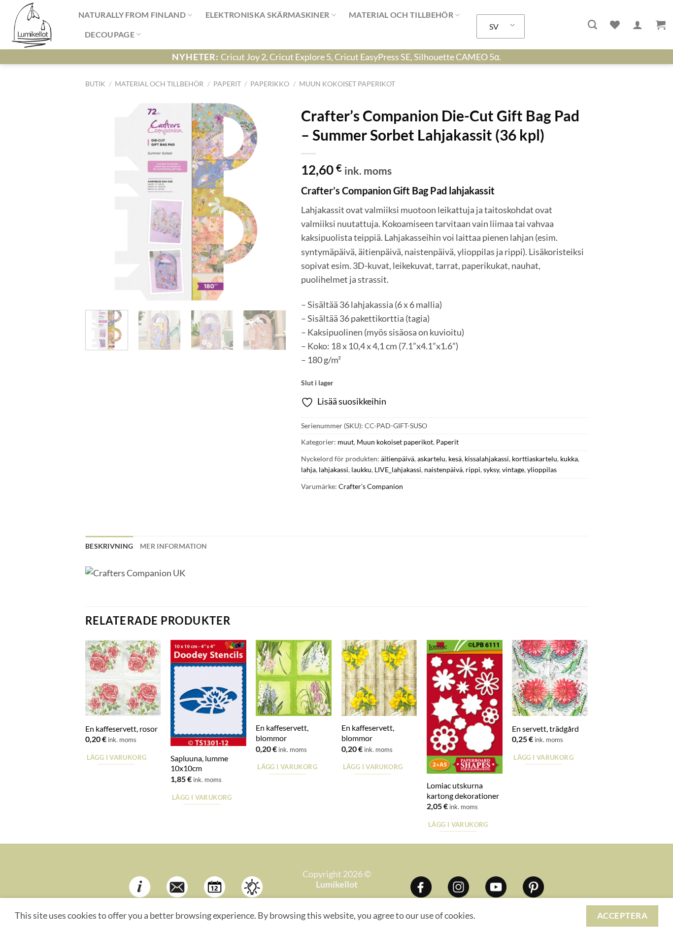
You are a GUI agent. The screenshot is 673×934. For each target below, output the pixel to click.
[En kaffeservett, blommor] (294, 678)
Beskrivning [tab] (109, 546)
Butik (95, 83)
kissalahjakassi (487, 458)
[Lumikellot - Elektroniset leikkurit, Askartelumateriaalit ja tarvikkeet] (35, 24)
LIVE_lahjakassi (397, 469)
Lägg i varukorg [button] (117, 757)
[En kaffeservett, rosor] (123, 678)
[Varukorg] (661, 25)
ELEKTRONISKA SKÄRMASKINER (267, 14)
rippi (473, 469)
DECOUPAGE (110, 34)
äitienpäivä (397, 458)
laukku (361, 469)
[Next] (269, 202)
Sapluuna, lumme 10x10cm (199, 763)
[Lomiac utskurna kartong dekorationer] (465, 707)
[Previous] (101, 202)
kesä (455, 458)
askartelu (431, 458)
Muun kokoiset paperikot (347, 83)
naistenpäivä (443, 469)
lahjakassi (333, 469)
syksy (491, 469)
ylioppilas (542, 469)
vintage (513, 469)
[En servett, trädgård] (550, 678)
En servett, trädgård (545, 728)
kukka (569, 458)
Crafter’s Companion (370, 486)
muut (345, 442)
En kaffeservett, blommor (282, 733)
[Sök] (592, 25)
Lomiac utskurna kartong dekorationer (463, 790)
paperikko (269, 83)
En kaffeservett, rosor (121, 728)
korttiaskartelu (534, 458)
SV (494, 26)
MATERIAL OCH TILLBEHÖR (401, 14)
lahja (308, 469)
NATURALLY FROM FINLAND (132, 14)
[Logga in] (637, 25)
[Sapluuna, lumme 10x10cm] (208, 693)
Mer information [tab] (173, 546)
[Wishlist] (615, 25)
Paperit (227, 83)
